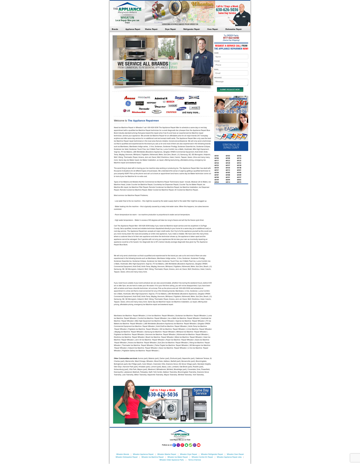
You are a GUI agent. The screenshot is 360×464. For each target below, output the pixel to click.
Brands (115, 29)
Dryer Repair (170, 29)
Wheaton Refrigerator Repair (212, 454)
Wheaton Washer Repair (166, 454)
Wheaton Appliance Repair (143, 454)
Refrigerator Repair (191, 29)
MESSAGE (218, 77)
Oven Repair (212, 29)
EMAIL (216, 69)
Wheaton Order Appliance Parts (171, 460)
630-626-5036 (227, 9)
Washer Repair (151, 29)
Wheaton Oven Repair (235, 454)
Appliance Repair (132, 29)
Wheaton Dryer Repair (188, 454)
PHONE (217, 61)
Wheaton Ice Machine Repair (152, 457)
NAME (216, 53)
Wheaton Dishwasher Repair (127, 457)
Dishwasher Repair (233, 29)
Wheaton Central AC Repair (202, 457)
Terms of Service (194, 460)
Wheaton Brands (122, 454)
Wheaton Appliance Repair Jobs (229, 457)
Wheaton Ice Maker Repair (177, 457)
